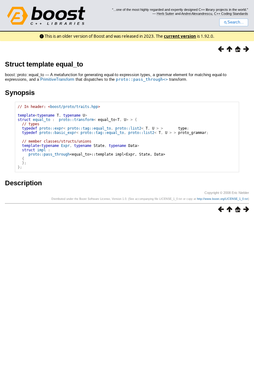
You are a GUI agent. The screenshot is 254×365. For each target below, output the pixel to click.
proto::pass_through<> (142, 79)
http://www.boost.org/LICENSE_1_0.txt (222, 198)
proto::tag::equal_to (89, 128)
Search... (235, 22)
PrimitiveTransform (57, 79)
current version (180, 36)
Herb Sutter (165, 13)
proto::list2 (128, 128)
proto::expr (51, 128)
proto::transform (76, 120)
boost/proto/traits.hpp (74, 107)
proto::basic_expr (57, 133)
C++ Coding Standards (231, 13)
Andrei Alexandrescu (196, 13)
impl (41, 150)
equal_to (41, 120)
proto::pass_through (49, 154)
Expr (65, 146)
